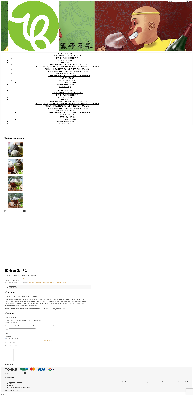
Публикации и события (67, 58)
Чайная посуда (67, 78)
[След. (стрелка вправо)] (3, 394)
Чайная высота (65, 54)
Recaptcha (8, 337)
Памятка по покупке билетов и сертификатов (69, 76)
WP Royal (17, 390)
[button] (20, 279)
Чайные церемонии (65, 84)
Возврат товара (69, 82)
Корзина (12, 383)
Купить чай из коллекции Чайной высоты (67, 65)
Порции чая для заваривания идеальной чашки (67, 69)
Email (7, 333)
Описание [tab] (12, 286)
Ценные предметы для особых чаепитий (42, 282)
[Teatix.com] (33, 51)
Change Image (47, 340)
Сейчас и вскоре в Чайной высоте (67, 56)
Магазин (65, 62)
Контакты (12, 385)
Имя (7, 329)
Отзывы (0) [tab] (13, 288)
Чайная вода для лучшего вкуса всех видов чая (67, 71)
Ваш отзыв (9, 361)
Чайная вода (65, 87)
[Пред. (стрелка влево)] (1, 394)
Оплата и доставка (67, 80)
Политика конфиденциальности (20, 387)
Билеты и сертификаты (67, 73)
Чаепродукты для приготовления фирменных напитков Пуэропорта (67, 67)
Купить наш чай (65, 60)
